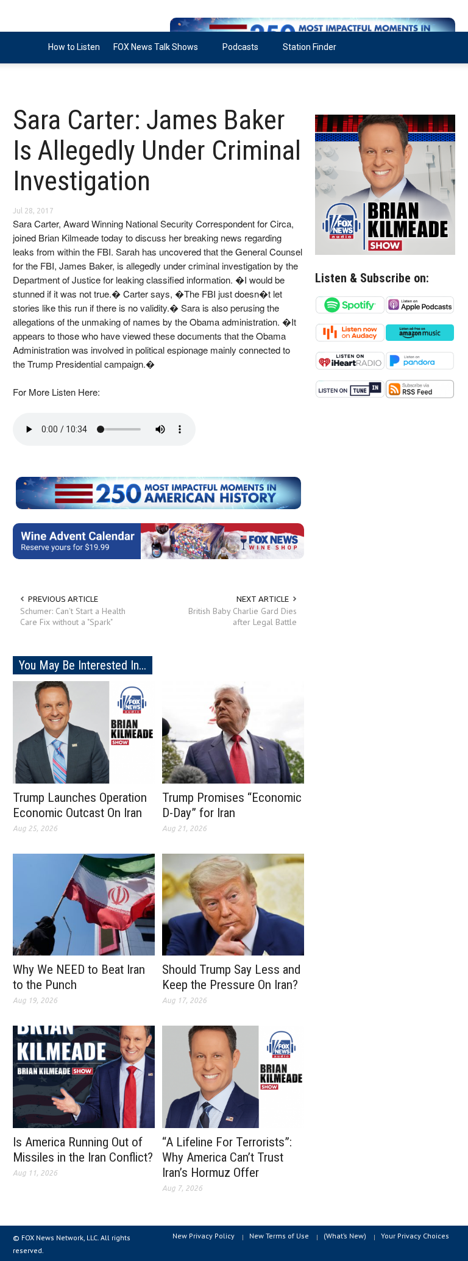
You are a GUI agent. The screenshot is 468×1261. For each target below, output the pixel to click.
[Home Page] (27, 47)
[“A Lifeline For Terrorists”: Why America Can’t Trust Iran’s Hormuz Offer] (233, 1076)
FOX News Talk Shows (152, 52)
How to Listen (74, 47)
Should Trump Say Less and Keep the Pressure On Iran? (231, 977)
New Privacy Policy (203, 1235)
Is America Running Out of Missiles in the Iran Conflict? (83, 1150)
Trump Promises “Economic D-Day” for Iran (232, 805)
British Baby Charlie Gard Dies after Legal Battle (242, 616)
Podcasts (237, 52)
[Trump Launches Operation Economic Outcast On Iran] (84, 731)
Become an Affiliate (57, 79)
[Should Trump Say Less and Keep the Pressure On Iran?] (233, 903)
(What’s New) (345, 1235)
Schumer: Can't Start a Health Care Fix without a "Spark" (73, 616)
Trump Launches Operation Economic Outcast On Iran (80, 805)
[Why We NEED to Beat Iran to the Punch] (84, 903)
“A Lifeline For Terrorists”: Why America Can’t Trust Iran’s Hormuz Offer (227, 1157)
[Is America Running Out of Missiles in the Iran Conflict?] (84, 1076)
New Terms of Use (279, 1235)
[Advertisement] (385, 512)
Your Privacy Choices (415, 1235)
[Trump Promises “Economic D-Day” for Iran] (233, 731)
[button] (443, 46)
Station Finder (309, 47)
